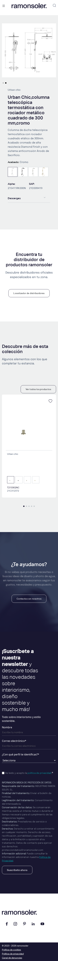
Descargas (14, 198)
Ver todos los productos (38, 389)
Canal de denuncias (12, 957)
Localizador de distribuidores (29, 293)
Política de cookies (11, 949)
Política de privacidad (13, 953)
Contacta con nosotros (29, 598)
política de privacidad (39, 773)
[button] (3, 83)
